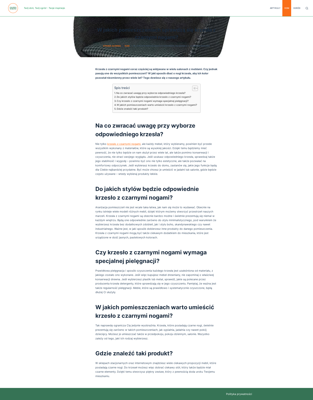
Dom (286, 8)
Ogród (296, 8)
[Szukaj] (307, 8)
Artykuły (275, 8)
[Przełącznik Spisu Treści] (193, 88)
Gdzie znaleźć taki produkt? (132, 108)
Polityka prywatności (239, 394)
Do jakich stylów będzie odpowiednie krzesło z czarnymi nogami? (154, 96)
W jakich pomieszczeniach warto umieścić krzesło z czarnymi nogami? (157, 104)
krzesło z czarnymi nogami (124, 143)
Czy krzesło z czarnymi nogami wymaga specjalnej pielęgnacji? (153, 101)
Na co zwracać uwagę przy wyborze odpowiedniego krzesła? (151, 93)
